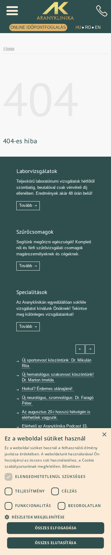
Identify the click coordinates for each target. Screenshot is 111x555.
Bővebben (71, 466)
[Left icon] (80, 349)
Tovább (25, 205)
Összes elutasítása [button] (55, 542)
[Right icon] (90, 349)
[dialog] (55, 491)
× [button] (104, 434)
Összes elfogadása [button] (55, 528)
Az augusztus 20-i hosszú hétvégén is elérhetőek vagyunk (56, 415)
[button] (55, 516)
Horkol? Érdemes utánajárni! (48, 388)
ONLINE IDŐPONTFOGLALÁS (38, 27)
